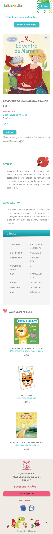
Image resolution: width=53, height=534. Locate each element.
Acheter (9, 132)
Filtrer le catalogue (26, 24)
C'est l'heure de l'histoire (15, 115)
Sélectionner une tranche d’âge (21, 17)
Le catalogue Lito (26, 493)
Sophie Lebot (9, 111)
